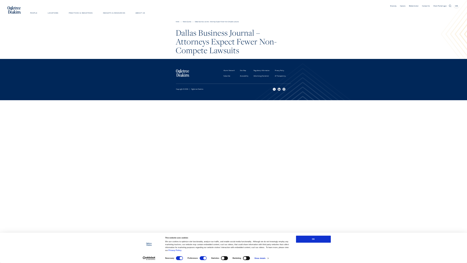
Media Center (414, 6)
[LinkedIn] (279, 89)
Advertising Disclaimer (261, 76)
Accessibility (244, 76)
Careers (403, 6)
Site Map (243, 70)
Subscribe (227, 76)
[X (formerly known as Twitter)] (274, 89)
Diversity (393, 6)
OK (313, 239)
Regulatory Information (262, 70)
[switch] (203, 258)
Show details (259, 258)
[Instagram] (284, 89)
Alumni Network (229, 70)
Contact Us (426, 6)
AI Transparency (280, 76)
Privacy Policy (174, 250)
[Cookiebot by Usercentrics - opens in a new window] (149, 258)
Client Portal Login (440, 6)
